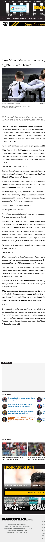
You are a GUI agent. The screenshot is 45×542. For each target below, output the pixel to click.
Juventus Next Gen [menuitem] (19, 19)
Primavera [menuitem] (32, 19)
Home (5, 1)
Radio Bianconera (24, 1)
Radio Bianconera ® (21, 524)
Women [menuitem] (40, 19)
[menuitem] (2, 18)
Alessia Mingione (9, 107)
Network (12, 1)
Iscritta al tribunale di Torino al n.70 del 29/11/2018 (17, 526)
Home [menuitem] (8, 19)
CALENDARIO (37, 1)
